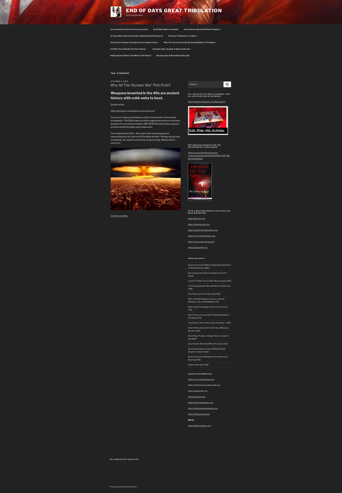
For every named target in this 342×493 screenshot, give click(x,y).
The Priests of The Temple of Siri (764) (204, 294)
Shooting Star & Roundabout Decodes (173, 55)
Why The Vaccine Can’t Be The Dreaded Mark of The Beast (189, 42)
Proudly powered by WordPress (123, 487)
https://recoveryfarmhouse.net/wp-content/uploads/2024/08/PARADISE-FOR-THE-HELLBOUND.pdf (209, 156)
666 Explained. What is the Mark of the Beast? (130, 55)
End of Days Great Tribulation (174, 10)
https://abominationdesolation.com (203, 230)
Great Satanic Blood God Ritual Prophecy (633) (208, 344)
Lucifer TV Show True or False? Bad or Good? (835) (209, 281)
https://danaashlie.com (198, 247)
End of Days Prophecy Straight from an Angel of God (133, 42)
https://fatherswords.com (199, 224)
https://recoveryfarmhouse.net (201, 242)
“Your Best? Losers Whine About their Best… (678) (209, 323)
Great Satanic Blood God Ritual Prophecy (202, 29)
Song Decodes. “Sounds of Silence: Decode (171, 49)
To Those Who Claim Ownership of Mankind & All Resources (136, 36)
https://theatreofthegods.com (200, 402)
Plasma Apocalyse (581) (198, 365)
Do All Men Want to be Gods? (166, 29)
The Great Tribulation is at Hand (182, 36)
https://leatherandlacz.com (199, 426)
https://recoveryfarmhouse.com (201, 236)
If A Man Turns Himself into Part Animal (128, 49)
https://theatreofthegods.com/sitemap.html (206, 102)
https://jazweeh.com (196, 218)
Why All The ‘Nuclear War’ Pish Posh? (140, 85)
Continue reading (119, 216)
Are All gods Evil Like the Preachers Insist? (129, 29)
